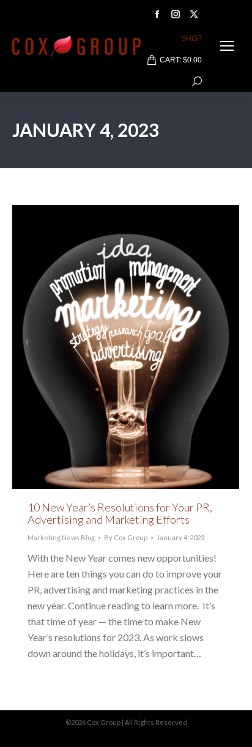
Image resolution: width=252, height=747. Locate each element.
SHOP (191, 38)
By (125, 537)
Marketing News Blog (61, 537)
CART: (181, 60)
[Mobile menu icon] (227, 46)
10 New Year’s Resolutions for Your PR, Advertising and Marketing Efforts (120, 513)
